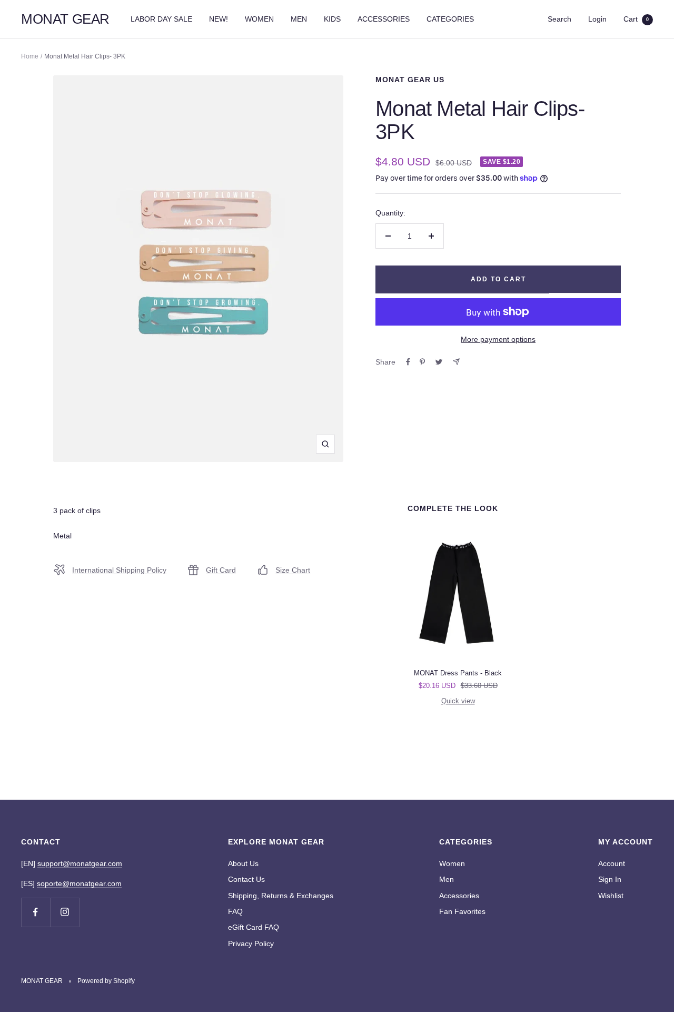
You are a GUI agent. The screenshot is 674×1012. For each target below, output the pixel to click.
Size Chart (292, 570)
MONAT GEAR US (409, 79)
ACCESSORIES (384, 19)
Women (452, 863)
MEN (299, 19)
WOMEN (259, 19)
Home (29, 56)
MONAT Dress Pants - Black (458, 673)
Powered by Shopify (106, 981)
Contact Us (246, 879)
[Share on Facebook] (408, 362)
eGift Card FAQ (253, 927)
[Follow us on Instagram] (64, 912)
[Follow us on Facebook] (35, 912)
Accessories (459, 895)
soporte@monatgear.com (79, 883)
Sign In (609, 879)
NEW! (218, 19)
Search (559, 19)
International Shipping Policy (119, 570)
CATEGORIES (450, 19)
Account (611, 863)
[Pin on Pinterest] (422, 362)
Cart (636, 19)
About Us (243, 863)
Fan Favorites (462, 911)
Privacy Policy (251, 943)
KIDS (332, 19)
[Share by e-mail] (456, 361)
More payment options (498, 339)
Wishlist (610, 895)
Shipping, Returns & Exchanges (280, 895)
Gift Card (221, 570)
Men (446, 879)
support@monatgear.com (79, 863)
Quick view (458, 701)
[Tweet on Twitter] (438, 362)
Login (597, 19)
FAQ (235, 911)
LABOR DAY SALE (161, 19)
